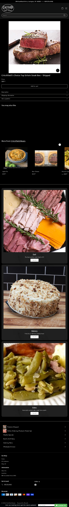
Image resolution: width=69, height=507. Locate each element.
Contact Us (61, 505)
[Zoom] (57, 70)
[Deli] (34, 221)
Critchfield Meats (18, 141)
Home (3, 459)
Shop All (4, 464)
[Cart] (62, 8)
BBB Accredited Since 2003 (9, 475)
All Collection (5, 461)
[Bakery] (34, 298)
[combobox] (34, 15)
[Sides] (34, 374)
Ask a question (6, 99)
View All (34, 260)
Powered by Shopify (22, 503)
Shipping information (8, 95)
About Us (4, 471)
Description (5, 92)
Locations (4, 473)
